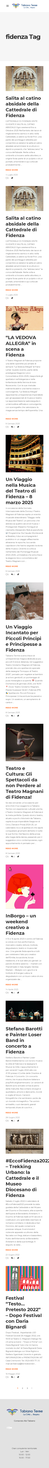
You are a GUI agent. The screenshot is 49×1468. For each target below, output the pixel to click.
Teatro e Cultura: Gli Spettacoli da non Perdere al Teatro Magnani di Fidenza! (24, 782)
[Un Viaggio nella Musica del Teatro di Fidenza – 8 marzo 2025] (24, 453)
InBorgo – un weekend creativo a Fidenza (21, 924)
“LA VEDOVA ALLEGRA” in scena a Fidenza (21, 346)
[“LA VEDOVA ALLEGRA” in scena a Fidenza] (24, 318)
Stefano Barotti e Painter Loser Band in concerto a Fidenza (24, 1040)
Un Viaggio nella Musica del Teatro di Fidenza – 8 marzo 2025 (21, 491)
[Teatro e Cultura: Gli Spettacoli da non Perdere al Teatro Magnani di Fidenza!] (24, 742)
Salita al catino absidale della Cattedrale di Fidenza (23, 106)
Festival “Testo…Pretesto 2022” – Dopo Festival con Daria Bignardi (24, 1312)
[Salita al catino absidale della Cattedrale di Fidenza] (24, 78)
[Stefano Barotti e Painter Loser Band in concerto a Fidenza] (24, 1011)
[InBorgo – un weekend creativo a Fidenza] (24, 887)
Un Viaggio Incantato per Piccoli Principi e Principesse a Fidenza (23, 638)
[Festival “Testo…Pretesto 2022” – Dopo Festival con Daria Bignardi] (24, 1278)
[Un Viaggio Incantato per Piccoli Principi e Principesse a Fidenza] (24, 601)
